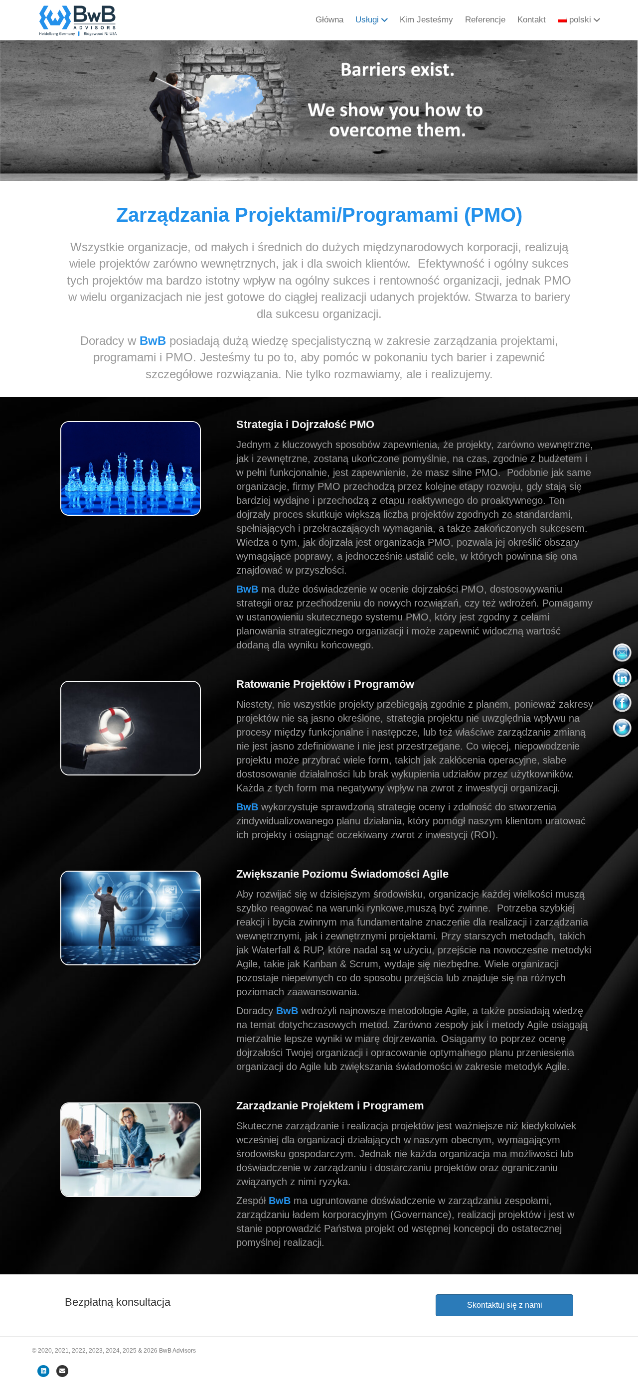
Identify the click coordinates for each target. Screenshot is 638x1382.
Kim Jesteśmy (426, 19)
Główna (329, 19)
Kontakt (531, 19)
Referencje (485, 19)
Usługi (367, 19)
